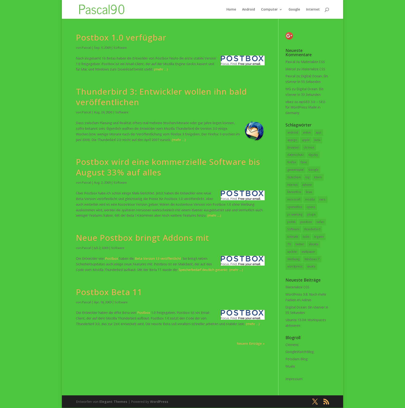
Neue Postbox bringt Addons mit (142, 237)
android (292, 132)
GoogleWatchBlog (299, 351)
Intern (318, 177)
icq (307, 177)
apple (306, 140)
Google (294, 9)
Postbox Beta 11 (109, 291)
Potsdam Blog (296, 359)
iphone (307, 185)
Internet (313, 9)
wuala (311, 266)
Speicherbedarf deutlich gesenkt (203, 269)
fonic (304, 162)
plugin (311, 214)
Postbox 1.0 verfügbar (121, 37)
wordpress (295, 266)
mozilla (310, 199)
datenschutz (295, 155)
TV (289, 244)
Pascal (86, 47)
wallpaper (308, 252)
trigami (319, 237)
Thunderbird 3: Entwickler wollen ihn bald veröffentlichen (161, 97)
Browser (293, 147)
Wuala (290, 366)
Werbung (293, 259)
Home (231, 9)
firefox (291, 162)
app (318, 132)
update (292, 252)
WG (288, 89)
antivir (307, 132)
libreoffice (294, 192)
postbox (306, 222)
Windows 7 (311, 259)
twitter (300, 244)
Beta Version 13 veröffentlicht (158, 258)
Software (120, 47)
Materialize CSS (313, 61)
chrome (309, 147)
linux (309, 192)
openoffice (294, 207)
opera (311, 207)
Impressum (294, 379)
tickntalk (292, 237)
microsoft (293, 199)
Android (248, 9)
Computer (269, 9)
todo (306, 237)
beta (317, 140)
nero (322, 199)
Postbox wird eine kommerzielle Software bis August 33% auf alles (168, 167)
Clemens (292, 344)
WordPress (159, 401)
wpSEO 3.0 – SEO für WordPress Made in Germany (305, 107)
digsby (313, 155)
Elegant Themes (113, 401)
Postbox (111, 258)
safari (320, 222)
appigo (292, 140)
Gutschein (294, 177)
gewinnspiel (295, 170)
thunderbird (312, 229)
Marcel (290, 69)
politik (291, 222)
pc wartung (295, 214)
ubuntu (313, 244)
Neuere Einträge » (251, 343)
